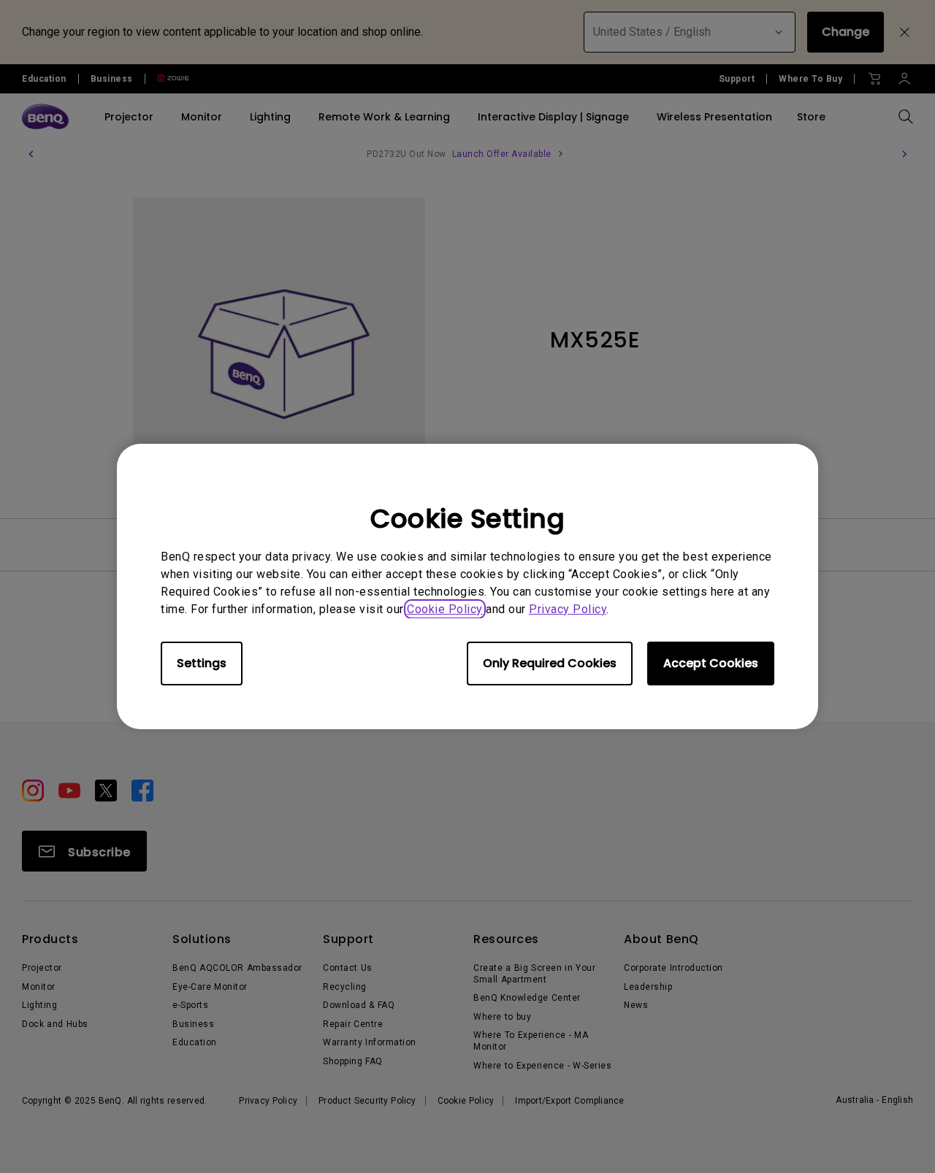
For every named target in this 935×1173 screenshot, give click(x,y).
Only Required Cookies (550, 663)
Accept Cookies (710, 663)
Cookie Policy (445, 609)
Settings (201, 663)
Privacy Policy (567, 609)
